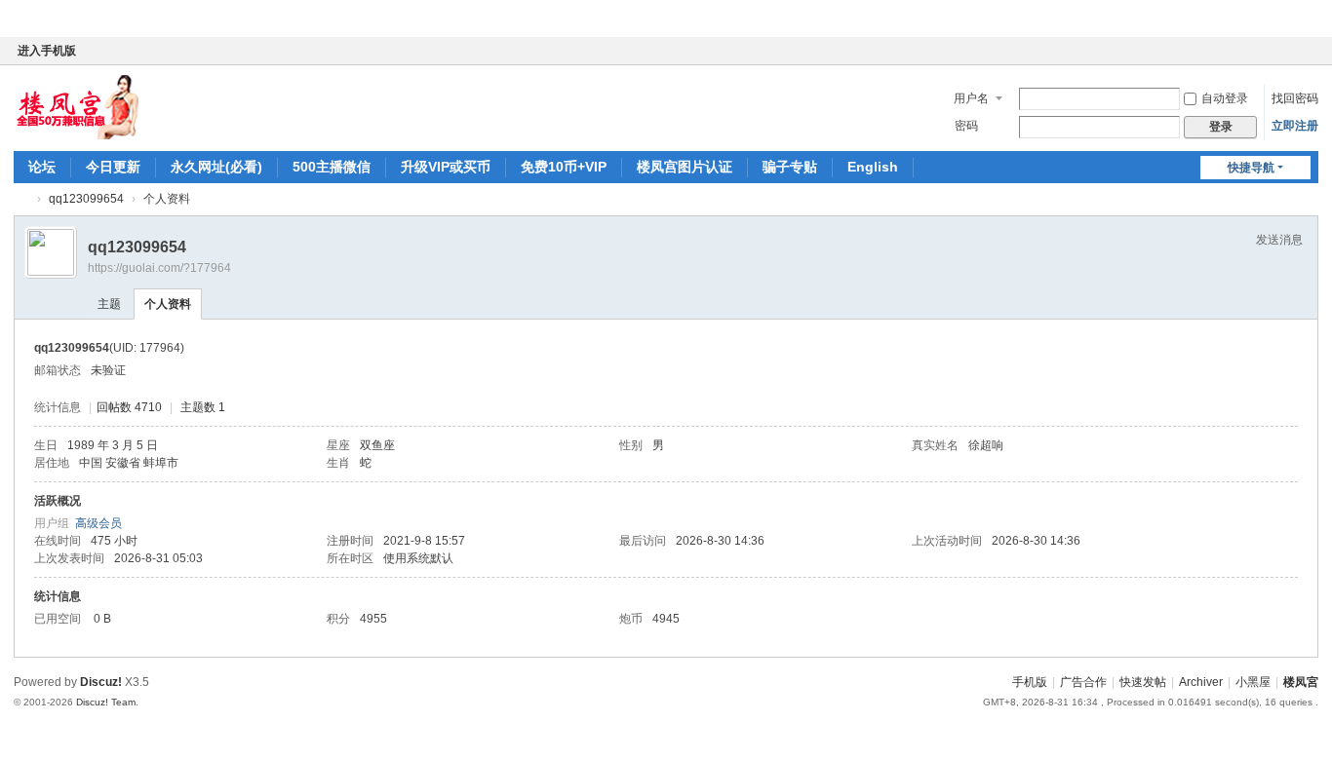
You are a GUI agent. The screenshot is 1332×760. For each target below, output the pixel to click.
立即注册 (1295, 126)
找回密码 (1295, 98)
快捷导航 (1251, 167)
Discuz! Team (106, 702)
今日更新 (113, 166)
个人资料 (167, 304)
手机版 (1029, 682)
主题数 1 (202, 407)
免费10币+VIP (564, 166)
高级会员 (98, 523)
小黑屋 (1253, 682)
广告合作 (1083, 682)
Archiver (1201, 682)
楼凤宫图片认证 (684, 166)
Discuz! (101, 682)
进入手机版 (47, 50)
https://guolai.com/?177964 (159, 268)
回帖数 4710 (129, 407)
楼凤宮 (21, 199)
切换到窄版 (1309, 58)
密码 (966, 126)
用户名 (971, 98)
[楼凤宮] (76, 106)
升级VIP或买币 (445, 166)
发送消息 (1279, 240)
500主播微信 (332, 166)
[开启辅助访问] (1291, 50)
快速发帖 (1142, 682)
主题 (109, 304)
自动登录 (1224, 98)
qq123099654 (86, 199)
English (872, 166)
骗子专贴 (790, 166)
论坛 (42, 166)
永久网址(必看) (216, 166)
